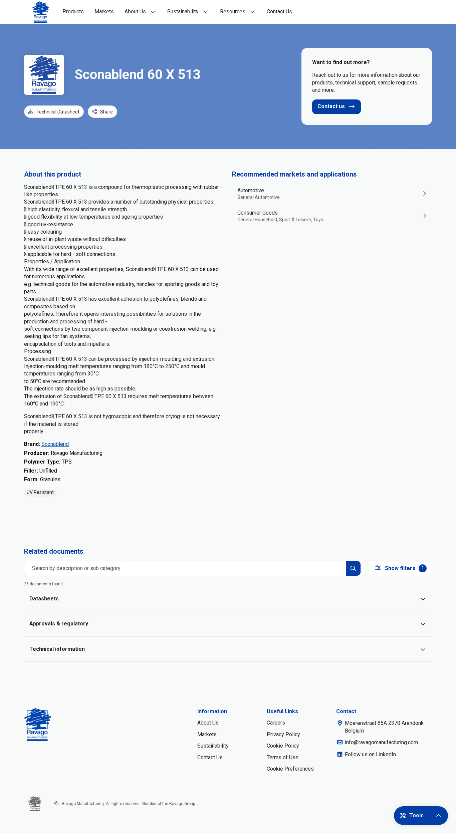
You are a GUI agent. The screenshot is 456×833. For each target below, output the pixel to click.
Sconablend (55, 444)
